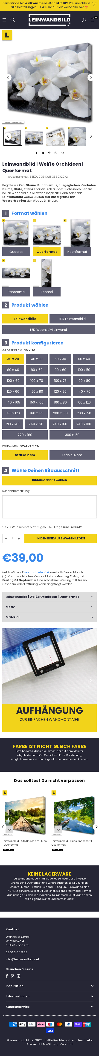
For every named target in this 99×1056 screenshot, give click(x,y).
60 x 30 (60, 359)
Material (13, 617)
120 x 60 (13, 391)
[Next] (90, 77)
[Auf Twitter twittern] (43, 153)
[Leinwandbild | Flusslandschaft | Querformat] (74, 813)
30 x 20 (13, 359)
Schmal (47, 292)
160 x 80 (60, 402)
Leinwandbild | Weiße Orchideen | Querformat (42, 597)
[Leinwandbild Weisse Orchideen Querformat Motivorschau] (34, 136)
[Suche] (13, 20)
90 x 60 (60, 370)
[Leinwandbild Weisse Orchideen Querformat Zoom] (77, 136)
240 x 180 (83, 424)
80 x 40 (13, 370)
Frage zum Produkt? (67, 527)
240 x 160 (59, 424)
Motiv (10, 607)
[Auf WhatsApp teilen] (56, 153)
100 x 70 (36, 380)
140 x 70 (84, 391)
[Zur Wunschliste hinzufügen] (9, 829)
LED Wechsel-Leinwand (48, 329)
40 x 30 (37, 359)
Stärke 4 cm (72, 455)
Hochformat (77, 251)
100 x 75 (60, 380)
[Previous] (8, 77)
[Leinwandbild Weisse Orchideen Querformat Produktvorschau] (13, 136)
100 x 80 (84, 380)
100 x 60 (13, 380)
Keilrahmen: (21, 446)
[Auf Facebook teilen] (36, 153)
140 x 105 (13, 402)
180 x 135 (36, 413)
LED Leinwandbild (72, 319)
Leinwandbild (25, 319)
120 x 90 (60, 391)
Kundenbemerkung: (16, 491)
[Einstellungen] (84, 20)
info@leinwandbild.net (22, 959)
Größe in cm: (18, 350)
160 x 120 (84, 402)
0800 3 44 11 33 (16, 952)
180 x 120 (13, 413)
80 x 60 (37, 370)
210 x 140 (13, 424)
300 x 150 (72, 435)
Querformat (47, 251)
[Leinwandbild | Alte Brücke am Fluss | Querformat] (25, 813)
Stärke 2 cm (25, 455)
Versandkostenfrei (36, 572)
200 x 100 (60, 413)
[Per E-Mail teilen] (62, 153)
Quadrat (16, 251)
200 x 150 (84, 413)
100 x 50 (84, 370)
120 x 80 (37, 391)
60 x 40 (84, 359)
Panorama (16, 292)
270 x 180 (25, 435)
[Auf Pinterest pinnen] (49, 153)
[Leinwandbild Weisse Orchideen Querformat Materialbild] (55, 136)
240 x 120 (36, 424)
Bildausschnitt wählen (49, 480)
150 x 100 (37, 402)
